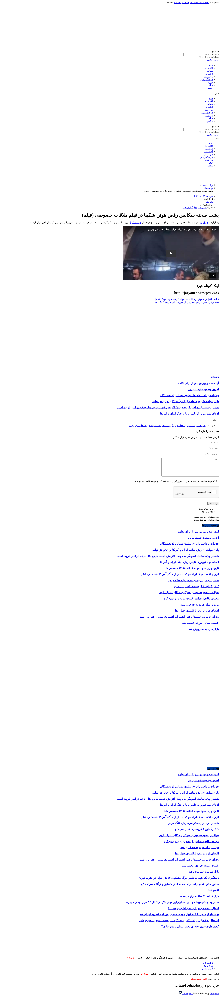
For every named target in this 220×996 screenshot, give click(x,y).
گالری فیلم (187, 207)
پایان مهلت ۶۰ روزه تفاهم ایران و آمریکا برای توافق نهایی (185, 401)
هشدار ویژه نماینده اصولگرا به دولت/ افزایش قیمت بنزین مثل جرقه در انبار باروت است (168, 407)
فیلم (210, 85)
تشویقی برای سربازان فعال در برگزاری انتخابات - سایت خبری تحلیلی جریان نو (167, 425)
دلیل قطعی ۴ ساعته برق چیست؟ (199, 896)
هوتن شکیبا (135, 222)
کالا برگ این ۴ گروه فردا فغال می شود (196, 586)
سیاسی (209, 71)
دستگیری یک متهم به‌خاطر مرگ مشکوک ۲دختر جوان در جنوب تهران (179, 877)
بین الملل (208, 76)
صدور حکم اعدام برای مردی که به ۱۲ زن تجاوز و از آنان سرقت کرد (180, 883)
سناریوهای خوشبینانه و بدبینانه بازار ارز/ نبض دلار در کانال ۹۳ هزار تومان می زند (172, 902)
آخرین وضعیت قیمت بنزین (203, 389)
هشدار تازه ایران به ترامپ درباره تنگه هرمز (193, 580)
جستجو (215, 54)
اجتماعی (208, 73)
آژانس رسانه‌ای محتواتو (199, 979)
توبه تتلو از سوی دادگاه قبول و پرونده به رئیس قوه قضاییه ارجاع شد (179, 914)
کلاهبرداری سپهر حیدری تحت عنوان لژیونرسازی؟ (190, 926)
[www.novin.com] (196, 716)
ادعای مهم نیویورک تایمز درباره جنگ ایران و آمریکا (189, 413)
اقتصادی (208, 68)
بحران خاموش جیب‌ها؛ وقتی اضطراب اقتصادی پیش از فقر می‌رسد (179, 616)
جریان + (131, 957)
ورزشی (209, 82)
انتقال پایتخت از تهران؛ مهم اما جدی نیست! (193, 908)
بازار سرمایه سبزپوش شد (204, 628)
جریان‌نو (144, 974)
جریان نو (204, 222)
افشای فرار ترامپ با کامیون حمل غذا (197, 610)
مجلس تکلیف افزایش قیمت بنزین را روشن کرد (191, 598)
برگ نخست (207, 185)
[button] (110, 51)
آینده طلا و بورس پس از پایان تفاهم (198, 383)
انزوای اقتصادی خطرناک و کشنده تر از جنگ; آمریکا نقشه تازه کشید (179, 574)
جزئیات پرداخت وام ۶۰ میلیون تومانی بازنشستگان (189, 395)
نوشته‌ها (209, 188)
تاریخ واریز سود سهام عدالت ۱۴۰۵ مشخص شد (191, 568)
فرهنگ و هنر (207, 79)
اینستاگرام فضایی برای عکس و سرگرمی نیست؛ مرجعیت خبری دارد (179, 920)
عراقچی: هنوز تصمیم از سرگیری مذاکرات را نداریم (189, 592)
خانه (211, 65)
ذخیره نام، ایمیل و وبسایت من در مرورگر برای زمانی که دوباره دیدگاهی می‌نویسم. (174, 481)
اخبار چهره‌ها (200, 207)
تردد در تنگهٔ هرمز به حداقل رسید (199, 604)
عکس (210, 88)
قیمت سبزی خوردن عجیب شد (200, 622)
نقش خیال (213, 889)
